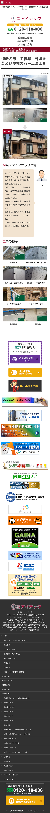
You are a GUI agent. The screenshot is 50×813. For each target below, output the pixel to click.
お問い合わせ (8, 770)
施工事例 (22, 49)
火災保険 (7, 663)
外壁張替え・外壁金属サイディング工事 (17, 729)
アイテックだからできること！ (14, 640)
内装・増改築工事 (10, 738)
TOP (5, 636)
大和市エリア (8, 716)
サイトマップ (8, 779)
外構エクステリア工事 (11, 743)
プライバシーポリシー (11, 775)
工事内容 (7, 667)
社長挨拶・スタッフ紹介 (12, 654)
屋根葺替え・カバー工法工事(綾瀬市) (16, 698)
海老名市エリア (9, 707)
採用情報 (7, 761)
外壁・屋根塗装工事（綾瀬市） (14, 672)
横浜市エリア (8, 702)
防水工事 (7, 725)
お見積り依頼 (8, 766)
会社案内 (7, 757)
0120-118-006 (28, 29)
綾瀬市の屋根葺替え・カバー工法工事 (17, 734)
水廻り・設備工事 (10, 747)
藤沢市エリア (8, 720)
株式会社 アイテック (9, 49)
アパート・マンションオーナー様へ (16, 752)
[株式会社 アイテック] (25, 21)
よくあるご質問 (9, 649)
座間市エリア (8, 711)
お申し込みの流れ (10, 658)
